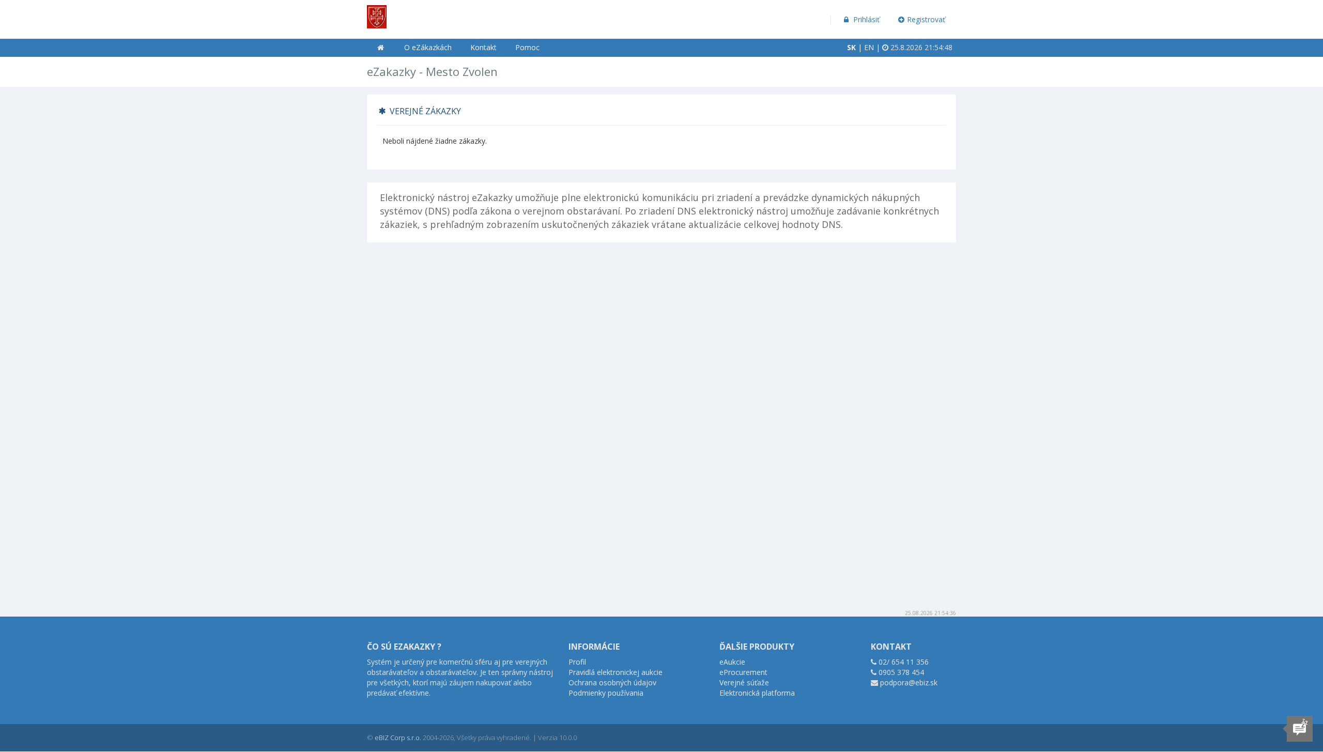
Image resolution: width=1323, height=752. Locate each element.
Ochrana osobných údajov (612, 682)
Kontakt (483, 47)
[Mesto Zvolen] (377, 13)
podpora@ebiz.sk (908, 682)
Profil (577, 662)
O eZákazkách (428, 47)
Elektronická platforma (757, 693)
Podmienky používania (605, 693)
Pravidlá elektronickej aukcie (615, 672)
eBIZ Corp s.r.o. (398, 737)
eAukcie (732, 662)
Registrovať (926, 19)
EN (869, 47)
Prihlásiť (865, 19)
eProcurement (743, 672)
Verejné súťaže (744, 682)
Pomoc (527, 47)
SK (851, 47)
